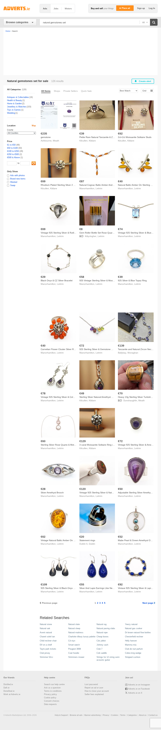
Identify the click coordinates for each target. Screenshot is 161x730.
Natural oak (45, 628)
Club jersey (45, 653)
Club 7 (99, 649)
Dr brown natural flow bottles (138, 632)
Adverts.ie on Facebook (139, 689)
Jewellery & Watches (16, 106)
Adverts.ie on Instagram (139, 684)
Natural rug (101, 624)
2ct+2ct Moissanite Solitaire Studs (134, 137)
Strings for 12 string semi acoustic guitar (108, 658)
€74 (120, 229)
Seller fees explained (94, 694)
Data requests (50, 704)
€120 (82, 489)
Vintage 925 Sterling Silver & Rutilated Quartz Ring (66, 232)
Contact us (153, 715)
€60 (43, 441)
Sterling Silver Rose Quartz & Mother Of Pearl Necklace (68, 445)
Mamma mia (130, 645)
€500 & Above (13, 157)
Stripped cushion (132, 657)
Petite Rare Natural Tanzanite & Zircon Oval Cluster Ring (107, 137)
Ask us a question (52, 687)
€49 (81, 393)
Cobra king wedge (133, 653)
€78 (43, 393)
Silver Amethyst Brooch (52, 492)
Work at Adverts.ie (11, 694)
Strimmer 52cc (46, 657)
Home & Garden (14, 103)
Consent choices (51, 701)
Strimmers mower (76, 657)
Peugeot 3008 (74, 649)
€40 (120, 181)
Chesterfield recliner (134, 636)
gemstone (46, 137)
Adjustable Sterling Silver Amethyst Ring (138, 492)
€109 (44, 584)
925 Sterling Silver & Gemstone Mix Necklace (101, 349)
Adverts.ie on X (135, 693)
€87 (81, 181)
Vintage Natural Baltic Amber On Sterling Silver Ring (66, 540)
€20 (81, 536)
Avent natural (46, 632)
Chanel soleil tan (47, 636)
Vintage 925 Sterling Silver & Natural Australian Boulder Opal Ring (112, 492)
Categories (132, 715)
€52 (120, 536)
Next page (147, 603)
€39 (81, 133)
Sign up (141, 8)
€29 (43, 276)
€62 (120, 133)
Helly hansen (131, 640)
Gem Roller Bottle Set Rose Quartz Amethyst (101, 232)
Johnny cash (102, 645)
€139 (121, 345)
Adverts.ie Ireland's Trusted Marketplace (19, 8)
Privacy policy (50, 694)
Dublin (92, 544)
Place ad (126, 8)
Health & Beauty (14, 100)
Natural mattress (75, 632)
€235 (44, 133)
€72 (81, 345)
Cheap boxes (102, 636)
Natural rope (102, 632)
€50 (120, 489)
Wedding (11, 113)
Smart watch (74, 645)
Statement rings (87, 540)
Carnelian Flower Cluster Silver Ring (59, 349)
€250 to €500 (13, 154)
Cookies (114, 715)
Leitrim (99, 188)
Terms (122, 715)
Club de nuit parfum (134, 649)
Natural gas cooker (133, 628)
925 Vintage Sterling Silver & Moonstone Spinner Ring (106, 280)
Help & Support (61, 715)
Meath (56, 140)
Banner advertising (92, 715)
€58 (81, 276)
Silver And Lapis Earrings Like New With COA (101, 588)
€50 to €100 (12, 148)
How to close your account (97, 691)
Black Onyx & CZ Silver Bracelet (56, 280)
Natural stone (46, 624)
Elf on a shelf (46, 645)
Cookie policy (50, 697)
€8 (81, 229)
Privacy (106, 715)
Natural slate (74, 624)
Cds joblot (101, 640)
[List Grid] (146, 90)
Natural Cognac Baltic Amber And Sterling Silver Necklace (107, 185)
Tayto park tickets (48, 649)
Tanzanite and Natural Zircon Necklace (137, 349)
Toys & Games (14, 110)
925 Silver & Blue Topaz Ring (132, 280)
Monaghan (133, 352)
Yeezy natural (131, 624)
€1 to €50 (11, 145)
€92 (120, 584)
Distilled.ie (8, 684)
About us (142, 715)
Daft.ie (6, 687)
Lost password (91, 684)
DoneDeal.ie (8, 691)
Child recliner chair (48, 640)
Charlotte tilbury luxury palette (81, 636)
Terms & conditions (53, 691)
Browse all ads (76, 715)
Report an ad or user (94, 687)
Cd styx (71, 640)
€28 (43, 489)
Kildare (92, 140)
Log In (152, 8)
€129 (82, 441)
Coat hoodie (73, 653)
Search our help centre (54, 684)
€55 (81, 584)
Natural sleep (74, 628)
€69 (43, 181)
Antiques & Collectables (18, 97)
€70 (120, 393)
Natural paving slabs (106, 628)
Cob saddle (102, 653)
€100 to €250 (13, 151)
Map (34, 126)
